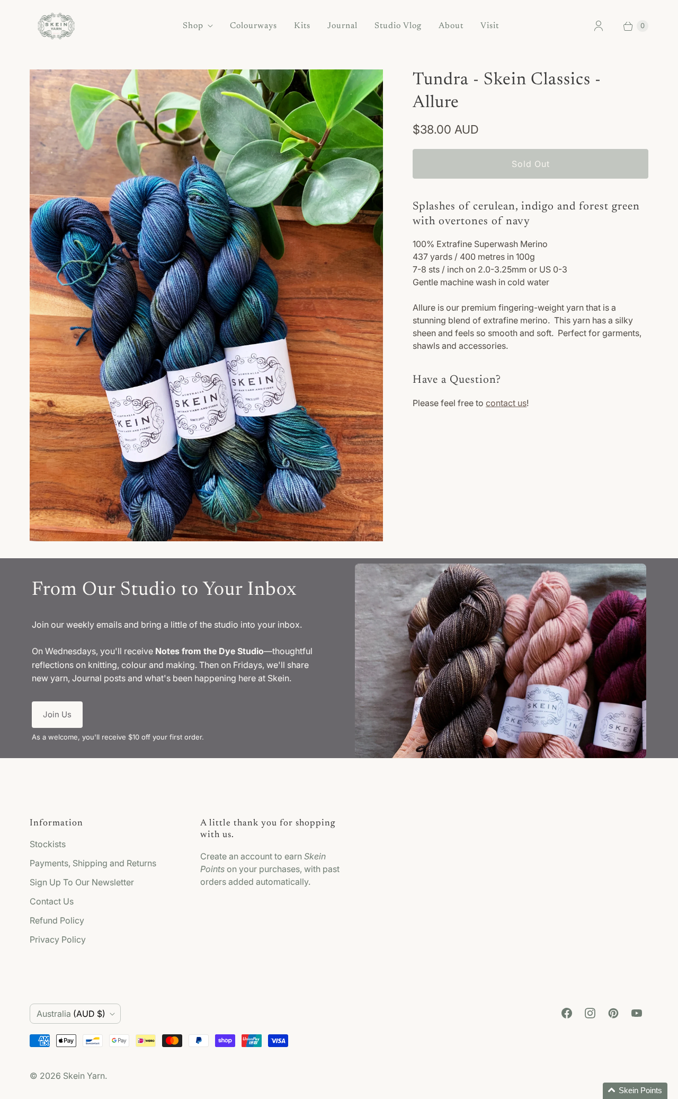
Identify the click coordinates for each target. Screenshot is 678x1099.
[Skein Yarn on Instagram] (590, 1013)
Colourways (253, 26)
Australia (71, 1013)
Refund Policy (57, 920)
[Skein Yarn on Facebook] (566, 1013)
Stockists (48, 844)
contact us (506, 403)
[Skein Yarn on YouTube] (636, 1013)
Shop (193, 26)
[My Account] (598, 26)
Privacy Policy (58, 939)
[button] (635, 1091)
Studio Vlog (398, 26)
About (451, 26)
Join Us (57, 714)
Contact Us (52, 901)
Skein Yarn (84, 1075)
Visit (489, 26)
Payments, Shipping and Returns (93, 863)
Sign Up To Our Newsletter (82, 882)
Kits (302, 26)
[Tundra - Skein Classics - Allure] (206, 305)
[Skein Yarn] (56, 25)
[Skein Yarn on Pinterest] (613, 1013)
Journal (342, 26)
